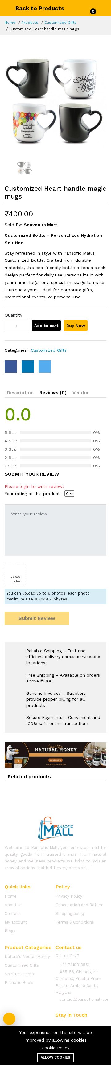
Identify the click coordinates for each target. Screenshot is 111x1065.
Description (20, 392)
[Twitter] (69, 1023)
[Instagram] (81, 1023)
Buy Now (75, 325)
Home (10, 22)
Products (30, 22)
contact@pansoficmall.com (84, 999)
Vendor (80, 392)
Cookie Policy (55, 1047)
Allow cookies (55, 1057)
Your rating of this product (32, 493)
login (25, 486)
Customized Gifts (60, 22)
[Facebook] (58, 1023)
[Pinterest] (93, 1023)
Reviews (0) (53, 392)
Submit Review (36, 618)
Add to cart (46, 325)
